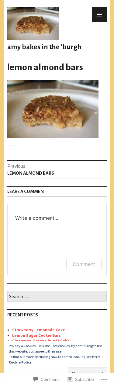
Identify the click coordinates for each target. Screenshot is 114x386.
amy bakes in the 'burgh (44, 47)
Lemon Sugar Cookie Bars (36, 335)
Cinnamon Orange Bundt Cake (41, 340)
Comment (84, 264)
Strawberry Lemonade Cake (38, 330)
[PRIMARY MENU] (99, 14)
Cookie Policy (20, 362)
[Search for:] (57, 296)
